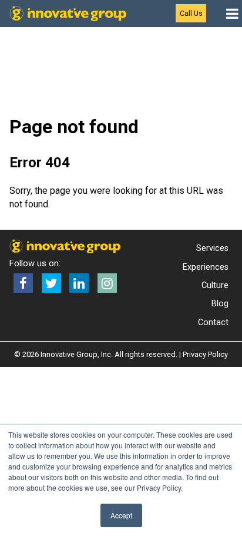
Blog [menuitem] (219, 304)
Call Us (191, 13)
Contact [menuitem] (213, 323)
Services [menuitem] (212, 248)
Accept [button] (121, 515)
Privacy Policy (205, 354)
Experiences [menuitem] (205, 267)
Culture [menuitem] (214, 285)
